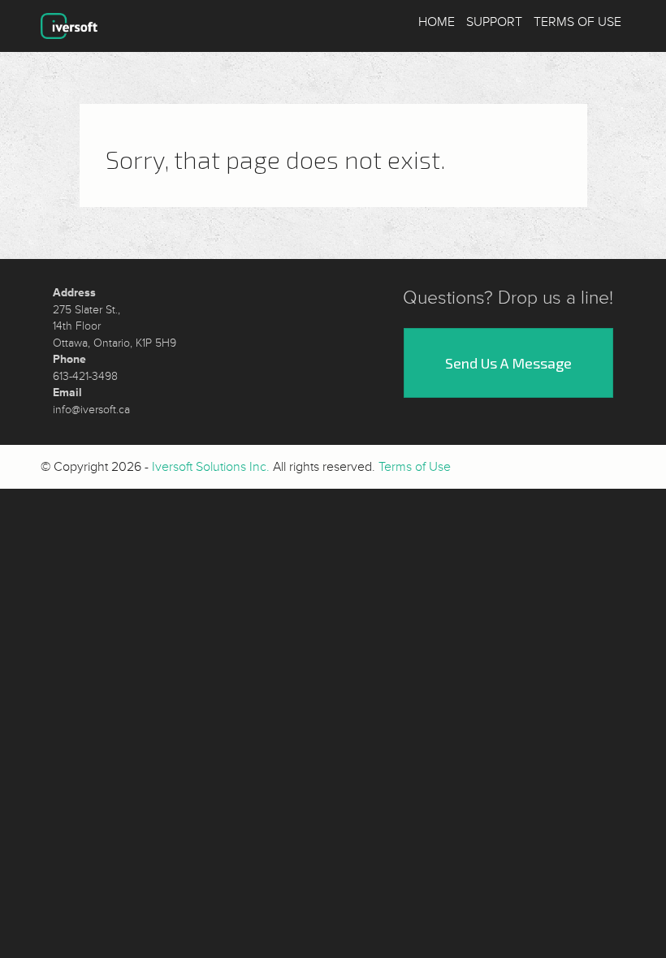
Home (436, 22)
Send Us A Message (508, 363)
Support (494, 22)
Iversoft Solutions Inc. (211, 467)
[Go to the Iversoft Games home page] (69, 26)
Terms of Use (577, 22)
